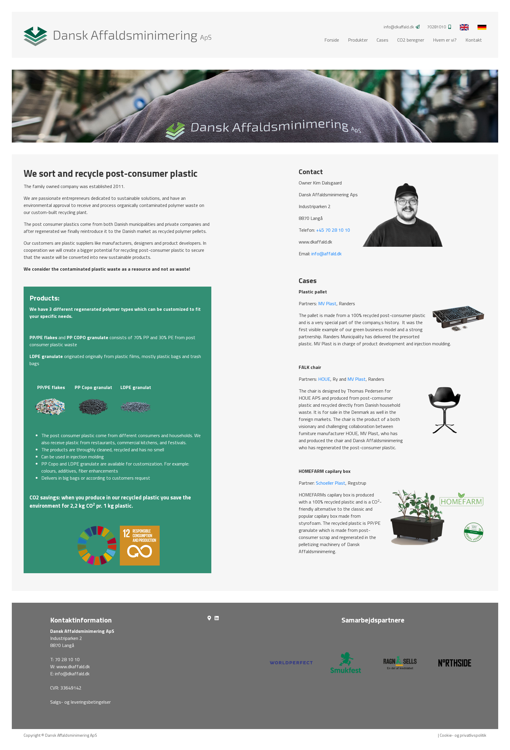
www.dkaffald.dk (73, 666)
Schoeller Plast (330, 482)
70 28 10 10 (67, 659)
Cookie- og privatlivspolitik (463, 735)
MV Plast (327, 303)
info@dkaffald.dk (72, 673)
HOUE (324, 379)
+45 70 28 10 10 (333, 229)
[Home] (117, 34)
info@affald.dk (326, 253)
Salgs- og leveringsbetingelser (80, 701)
